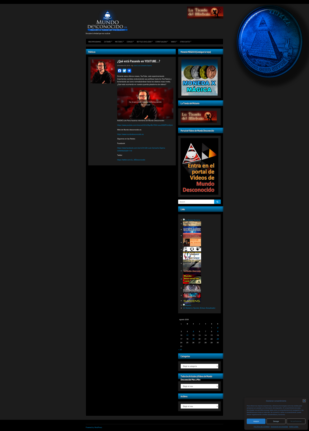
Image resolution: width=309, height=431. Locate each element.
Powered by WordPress (94, 427)
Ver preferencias (296, 421)
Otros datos (185, 41)
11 (187, 335)
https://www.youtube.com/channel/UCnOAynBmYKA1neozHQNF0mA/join (145, 125)
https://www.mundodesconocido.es (130, 134)
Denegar (276, 421)
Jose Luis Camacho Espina (143, 65)
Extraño (107, 41)
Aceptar (256, 421)
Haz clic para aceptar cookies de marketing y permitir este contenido (145, 103)
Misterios (119, 41)
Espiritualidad (161, 41)
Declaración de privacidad (279, 427)
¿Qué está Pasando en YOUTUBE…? (138, 61)
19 (193, 339)
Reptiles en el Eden (144, 41)
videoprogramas (94, 41)
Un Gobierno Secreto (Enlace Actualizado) (199, 308)
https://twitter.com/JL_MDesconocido (131, 159)
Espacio (130, 41)
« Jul (180, 349)
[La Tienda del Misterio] (205, 12)
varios (173, 41)
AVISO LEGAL (293, 427)
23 (218, 339)
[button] (304, 401)
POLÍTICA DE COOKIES (262, 427)
